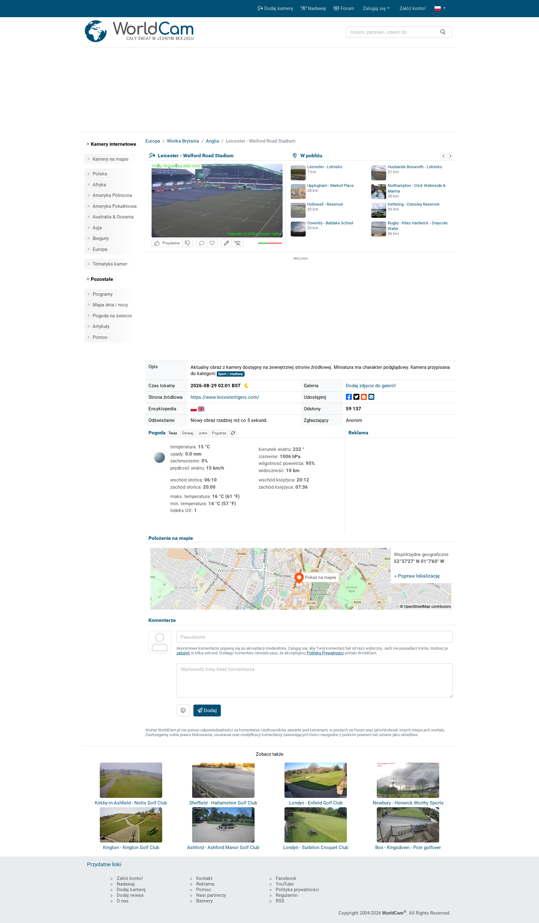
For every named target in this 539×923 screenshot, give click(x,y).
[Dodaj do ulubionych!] (212, 243)
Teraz (172, 433)
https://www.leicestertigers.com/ (225, 397)
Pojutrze (219, 433)
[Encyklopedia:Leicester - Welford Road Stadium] (194, 409)
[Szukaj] (443, 32)
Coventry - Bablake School (330, 223)
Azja (97, 228)
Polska (100, 174)
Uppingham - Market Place (330, 185)
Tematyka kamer (110, 264)
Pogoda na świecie (112, 316)
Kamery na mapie (111, 159)
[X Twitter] (356, 397)
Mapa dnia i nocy (110, 305)
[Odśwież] (233, 433)
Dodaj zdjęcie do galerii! (371, 385)
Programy (103, 294)
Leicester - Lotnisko (324, 166)
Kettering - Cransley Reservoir (413, 204)
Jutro (202, 433)
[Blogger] (364, 397)
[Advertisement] (300, 305)
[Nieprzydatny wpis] (187, 243)
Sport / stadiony (230, 374)
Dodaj (209, 710)
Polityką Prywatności (325, 653)
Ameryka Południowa (115, 206)
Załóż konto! (413, 8)
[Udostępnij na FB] (349, 397)
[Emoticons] (183, 710)
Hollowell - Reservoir (325, 204)
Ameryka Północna (112, 195)
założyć (183, 653)
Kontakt (204, 878)
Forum (346, 8)
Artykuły (101, 326)
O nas (123, 901)
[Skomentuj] (202, 243)
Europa (100, 249)
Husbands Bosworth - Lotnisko (415, 166)
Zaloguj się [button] (374, 8)
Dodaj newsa (130, 895)
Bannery (204, 901)
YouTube (285, 884)
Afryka (99, 185)
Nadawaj (316, 8)
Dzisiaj (187, 433)
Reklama (205, 884)
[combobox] (399, 32)
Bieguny (101, 238)
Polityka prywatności (297, 889)
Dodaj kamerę (278, 8)
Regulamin (287, 895)
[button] (440, 8)
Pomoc (100, 337)
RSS (280, 901)
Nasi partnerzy (211, 895)
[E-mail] (371, 397)
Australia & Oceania (113, 217)
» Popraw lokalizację (416, 576)
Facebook (286, 878)
